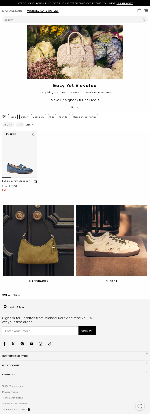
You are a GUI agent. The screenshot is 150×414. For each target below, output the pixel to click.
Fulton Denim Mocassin (16, 180)
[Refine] (4, 116)
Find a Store (16, 307)
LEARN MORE (125, 3)
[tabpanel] (19, 154)
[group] (75, 3)
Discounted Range (85, 116)
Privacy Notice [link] (10, 391)
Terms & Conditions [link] (12, 397)
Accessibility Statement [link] (15, 403)
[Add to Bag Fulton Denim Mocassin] (34, 181)
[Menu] (146, 10)
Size (52, 116)
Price (13, 116)
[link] (4, 344)
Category (39, 116)
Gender (63, 116)
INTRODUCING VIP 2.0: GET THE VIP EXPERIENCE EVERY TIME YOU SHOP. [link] (75, 3)
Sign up (87, 330)
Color (24, 116)
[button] (139, 406)
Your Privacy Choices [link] (13, 409)
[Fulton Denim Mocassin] (19, 154)
